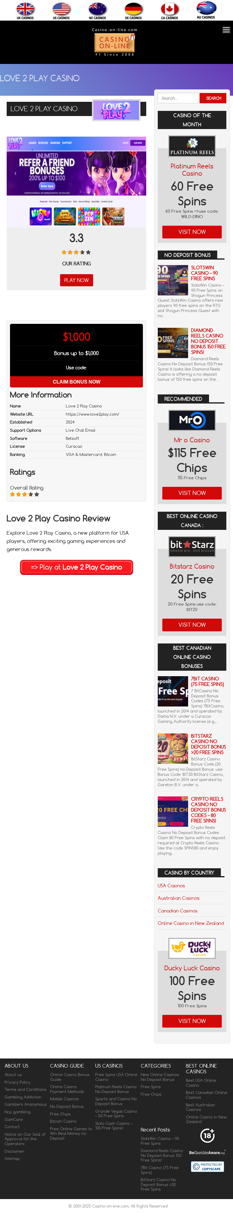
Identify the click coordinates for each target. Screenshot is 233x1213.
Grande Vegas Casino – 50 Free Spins (116, 1113)
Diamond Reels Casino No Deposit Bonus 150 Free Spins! (208, 341)
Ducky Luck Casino (192, 968)
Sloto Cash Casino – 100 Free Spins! (113, 1126)
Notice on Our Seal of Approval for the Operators (25, 1139)
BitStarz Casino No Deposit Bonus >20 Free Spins (208, 744)
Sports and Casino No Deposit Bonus (116, 1101)
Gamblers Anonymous (26, 1104)
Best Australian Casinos (200, 1107)
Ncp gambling (17, 1111)
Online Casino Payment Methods (67, 1089)
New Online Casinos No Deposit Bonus (160, 1077)
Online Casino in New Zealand (191, 923)
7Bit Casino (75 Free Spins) (207, 681)
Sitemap (12, 1158)
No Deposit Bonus (67, 1106)
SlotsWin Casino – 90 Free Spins (204, 273)
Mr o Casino (192, 440)
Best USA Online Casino (201, 1083)
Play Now (76, 280)
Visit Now (192, 231)
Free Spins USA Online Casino (116, 1077)
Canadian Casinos (178, 911)
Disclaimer (14, 1151)
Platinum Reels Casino (192, 169)
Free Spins (151, 1086)
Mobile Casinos (64, 1098)
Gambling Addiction (23, 1097)
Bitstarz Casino (192, 566)
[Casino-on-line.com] (114, 55)
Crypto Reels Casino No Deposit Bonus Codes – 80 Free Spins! (208, 810)
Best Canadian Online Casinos (206, 1095)
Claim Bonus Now (76, 381)
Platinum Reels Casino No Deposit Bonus (116, 1089)
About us (13, 1074)
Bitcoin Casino (63, 1121)
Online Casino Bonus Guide (69, 1077)
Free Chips (60, 1114)
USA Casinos (171, 885)
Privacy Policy (17, 1082)
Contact (12, 1126)
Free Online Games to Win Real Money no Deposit (71, 1133)
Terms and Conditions (25, 1089)
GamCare (14, 1119)
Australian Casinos (179, 898)
